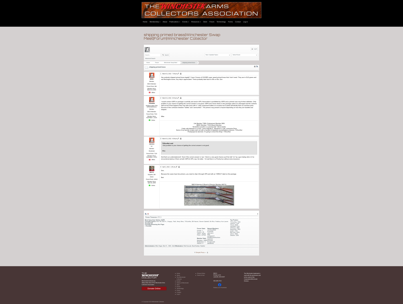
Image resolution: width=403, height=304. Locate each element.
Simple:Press (200, 252)
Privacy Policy (201, 273)
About (165, 22)
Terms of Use (201, 275)
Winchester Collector (158, 301)
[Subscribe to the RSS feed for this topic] (257, 66)
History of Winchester (183, 283)
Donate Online (154, 288)
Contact (238, 22)
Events (185, 22)
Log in (245, 22)
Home (145, 22)
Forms (230, 22)
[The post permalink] (178, 74)
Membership (154, 22)
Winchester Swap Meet (170, 62)
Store (205, 22)
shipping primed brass (188, 62)
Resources (195, 22)
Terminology (221, 22)
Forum (211, 22)
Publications (174, 22)
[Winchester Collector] (201, 10)
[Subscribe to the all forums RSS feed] (146, 214)
